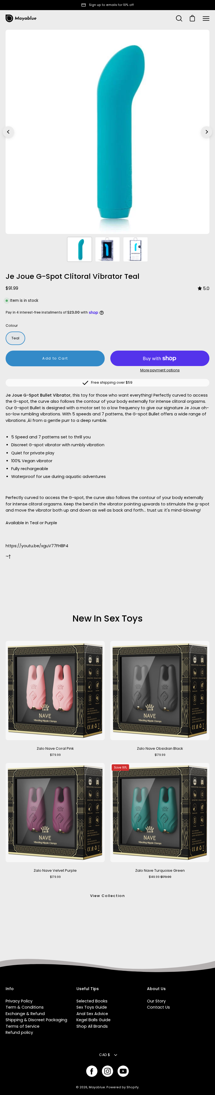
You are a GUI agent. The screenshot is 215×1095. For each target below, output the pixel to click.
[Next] (206, 131)
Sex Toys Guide (91, 1007)
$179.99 (55, 755)
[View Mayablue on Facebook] (91, 1071)
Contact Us (158, 1007)
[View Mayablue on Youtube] (123, 1071)
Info (10, 989)
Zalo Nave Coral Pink (55, 748)
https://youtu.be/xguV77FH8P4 (37, 546)
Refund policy (19, 1032)
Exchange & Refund (25, 1013)
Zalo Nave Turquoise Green (160, 870)
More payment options (160, 370)
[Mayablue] (21, 18)
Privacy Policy (19, 1001)
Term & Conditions (25, 1007)
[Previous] (8, 131)
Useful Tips (87, 989)
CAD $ (104, 1054)
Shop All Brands (92, 1026)
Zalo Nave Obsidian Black (160, 748)
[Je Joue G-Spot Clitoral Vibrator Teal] (79, 249)
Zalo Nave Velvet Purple (55, 870)
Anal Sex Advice (92, 1013)
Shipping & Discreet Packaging (36, 1020)
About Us (156, 989)
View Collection (107, 895)
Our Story (156, 1001)
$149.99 (160, 877)
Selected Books (92, 1001)
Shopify (133, 1087)
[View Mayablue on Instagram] (107, 1071)
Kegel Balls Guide (93, 1020)
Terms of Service (22, 1026)
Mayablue (97, 1087)
